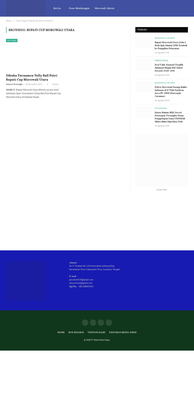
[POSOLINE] (26, 8)
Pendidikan (161, 60)
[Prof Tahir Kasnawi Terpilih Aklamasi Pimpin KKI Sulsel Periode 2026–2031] (143, 64)
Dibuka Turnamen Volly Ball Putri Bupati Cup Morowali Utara (31, 77)
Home (61, 332)
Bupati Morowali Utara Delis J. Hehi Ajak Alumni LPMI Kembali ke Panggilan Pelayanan (171, 45)
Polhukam (161, 108)
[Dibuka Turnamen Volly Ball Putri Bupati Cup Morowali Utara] (34, 55)
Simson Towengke (14, 84)
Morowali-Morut (104, 8)
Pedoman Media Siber (122, 332)
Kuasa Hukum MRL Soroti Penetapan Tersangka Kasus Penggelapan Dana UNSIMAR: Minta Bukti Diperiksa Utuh (170, 117)
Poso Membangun (79, 8)
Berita (57, 8)
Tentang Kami (96, 332)
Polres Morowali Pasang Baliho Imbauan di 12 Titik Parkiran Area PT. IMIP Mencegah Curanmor (171, 92)
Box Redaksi (76, 332)
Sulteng (11, 40)
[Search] (187, 8)
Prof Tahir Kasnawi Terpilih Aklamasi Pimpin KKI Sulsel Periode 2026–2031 (169, 67)
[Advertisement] (97, 223)
